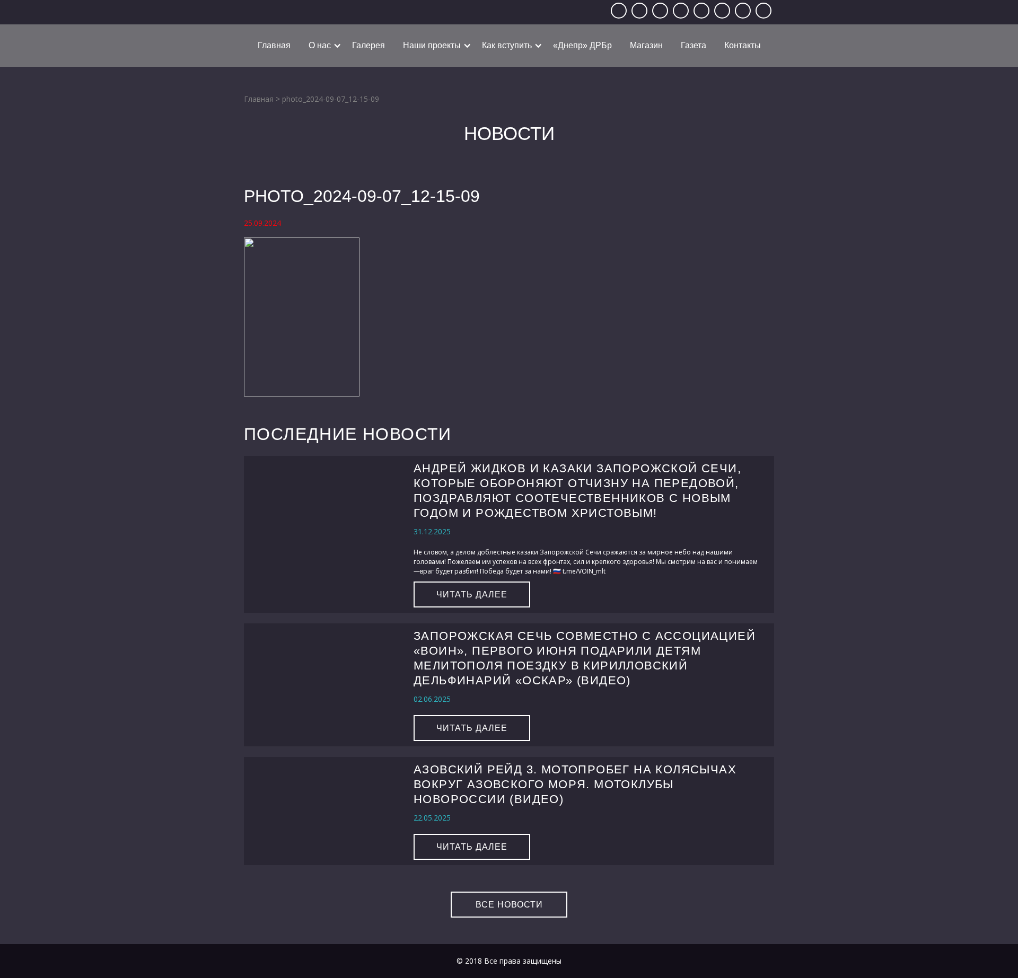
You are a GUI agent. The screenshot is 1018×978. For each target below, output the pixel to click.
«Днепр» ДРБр (582, 45)
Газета (693, 45)
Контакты (742, 45)
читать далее (471, 594)
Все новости (509, 904)
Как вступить (507, 45)
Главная (274, 45)
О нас (320, 45)
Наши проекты (432, 45)
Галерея (368, 45)
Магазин (646, 45)
